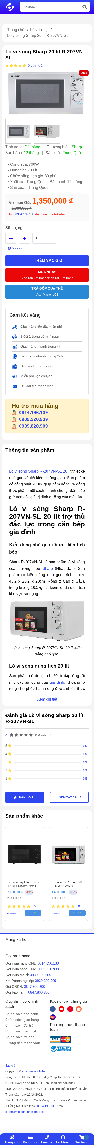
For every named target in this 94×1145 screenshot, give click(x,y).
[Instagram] (70, 1009)
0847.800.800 (34, 986)
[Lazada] (53, 1017)
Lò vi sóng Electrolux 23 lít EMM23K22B (23, 884)
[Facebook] (53, 1009)
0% (85, 746)
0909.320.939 (33, 419)
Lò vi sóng (39, 30)
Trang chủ (15, 30)
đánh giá (36, 65)
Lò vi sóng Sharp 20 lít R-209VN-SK (67, 884)
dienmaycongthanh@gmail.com (26, 1112)
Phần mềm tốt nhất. (34, 1071)
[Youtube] (61, 1009)
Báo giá (10, 1065)
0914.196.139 (25, 214)
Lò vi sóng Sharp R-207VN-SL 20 (38, 471)
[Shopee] (79, 1009)
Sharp (47, 568)
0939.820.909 (33, 426)
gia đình (57, 682)
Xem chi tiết (47, 699)
